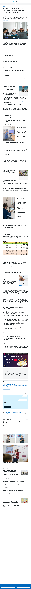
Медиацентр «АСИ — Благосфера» (12, 413)
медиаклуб (6, 413)
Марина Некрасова (5, 20)
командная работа (14, 412)
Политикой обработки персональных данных (7, 585)
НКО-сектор (9, 20)
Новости (4, 487)
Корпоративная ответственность (12, 495)
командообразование (20, 412)
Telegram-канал (23, 101)
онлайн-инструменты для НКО (21, 413)
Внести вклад (8, 406)
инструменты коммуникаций (7, 412)
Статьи (4, 6)
